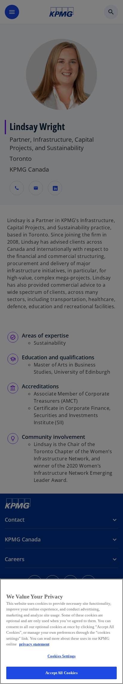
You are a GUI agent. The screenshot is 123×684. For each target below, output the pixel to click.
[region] (61, 631)
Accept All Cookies (61, 673)
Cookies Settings (61, 656)
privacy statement (34, 644)
